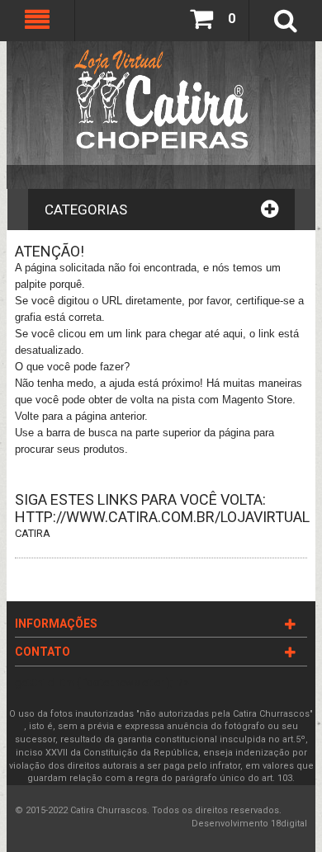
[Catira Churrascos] (160, 98)
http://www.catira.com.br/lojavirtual (162, 516)
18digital (289, 823)
